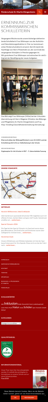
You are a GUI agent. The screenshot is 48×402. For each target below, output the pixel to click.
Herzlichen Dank (7, 237)
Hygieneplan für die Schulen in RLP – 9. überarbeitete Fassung (23, 149)
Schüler (28, 307)
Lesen (3, 307)
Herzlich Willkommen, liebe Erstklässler (15, 212)
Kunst (31, 304)
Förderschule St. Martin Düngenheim (18, 12)
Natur (16, 307)
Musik (10, 307)
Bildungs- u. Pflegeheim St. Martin (10, 282)
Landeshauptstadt (38, 304)
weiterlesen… (16, 220)
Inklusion (10, 303)
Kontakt (4, 268)
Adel (2, 304)
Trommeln (38, 307)
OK (15, 397)
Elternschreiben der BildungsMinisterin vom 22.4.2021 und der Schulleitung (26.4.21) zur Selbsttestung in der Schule (24, 140)
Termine (4, 273)
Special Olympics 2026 (9, 224)
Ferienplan (5, 288)
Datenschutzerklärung (10, 264)
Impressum (5, 260)
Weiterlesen (29, 397)
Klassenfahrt (25, 304)
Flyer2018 (5, 378)
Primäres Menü (45, 12)
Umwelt (44, 307)
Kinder (20, 304)
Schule (21, 307)
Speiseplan (5, 277)
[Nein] (45, 395)
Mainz (6, 307)
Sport (34, 307)
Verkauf (3, 310)
